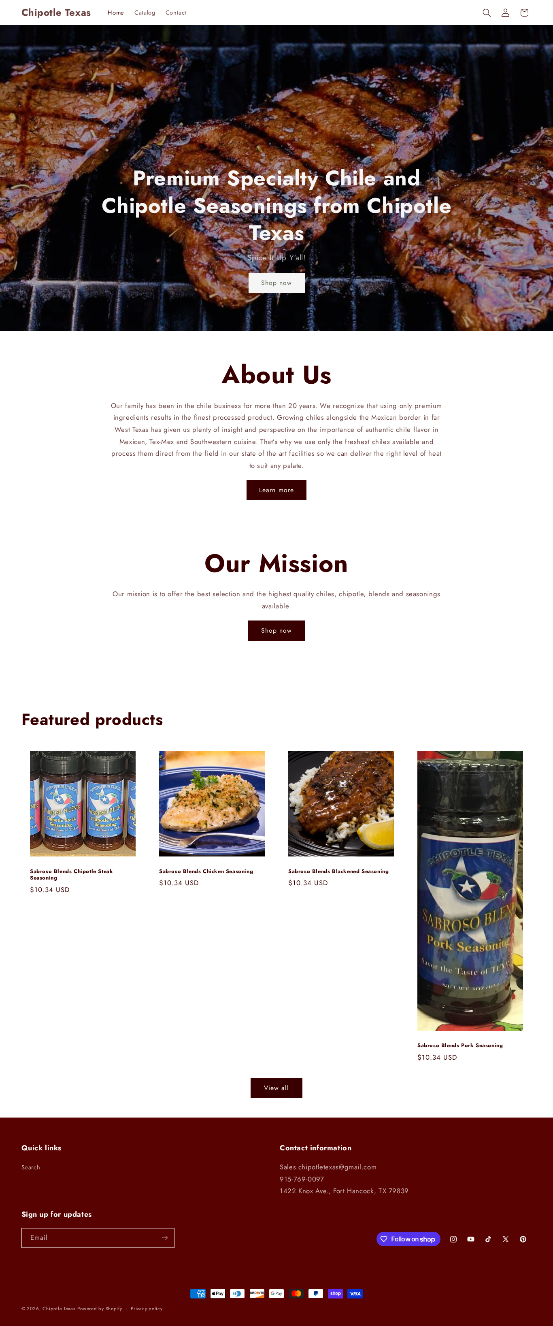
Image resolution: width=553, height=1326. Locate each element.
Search (30, 1167)
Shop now (276, 282)
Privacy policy (146, 1308)
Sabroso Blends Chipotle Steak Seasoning (71, 875)
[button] (486, 12)
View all (276, 1087)
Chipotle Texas (59, 1308)
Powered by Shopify (99, 1308)
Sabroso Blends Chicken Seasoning (206, 871)
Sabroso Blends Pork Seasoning (460, 1046)
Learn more (276, 490)
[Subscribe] (164, 1238)
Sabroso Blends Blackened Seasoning (338, 871)
